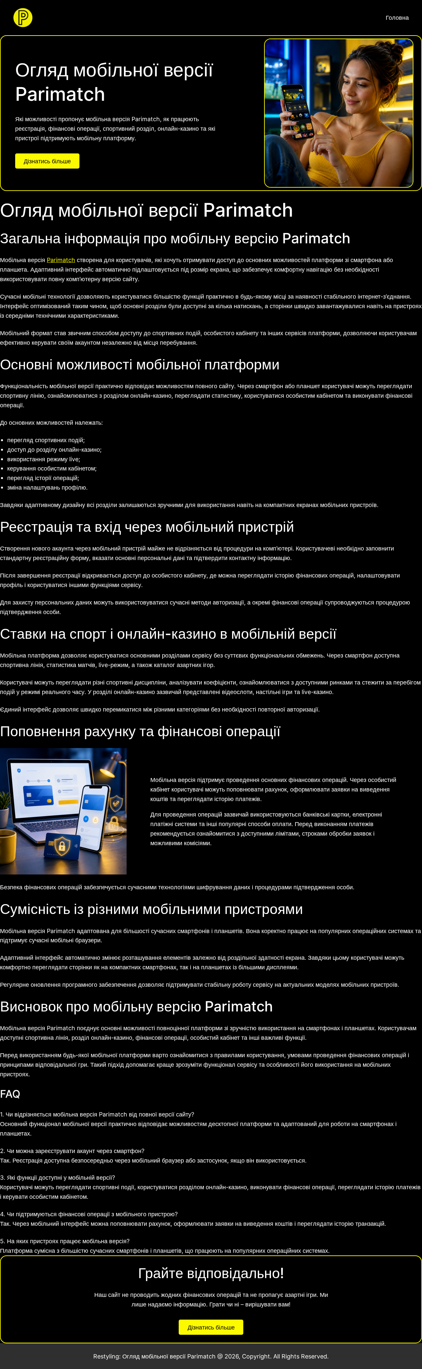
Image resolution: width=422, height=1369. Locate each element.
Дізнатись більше (47, 161)
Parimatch (61, 259)
